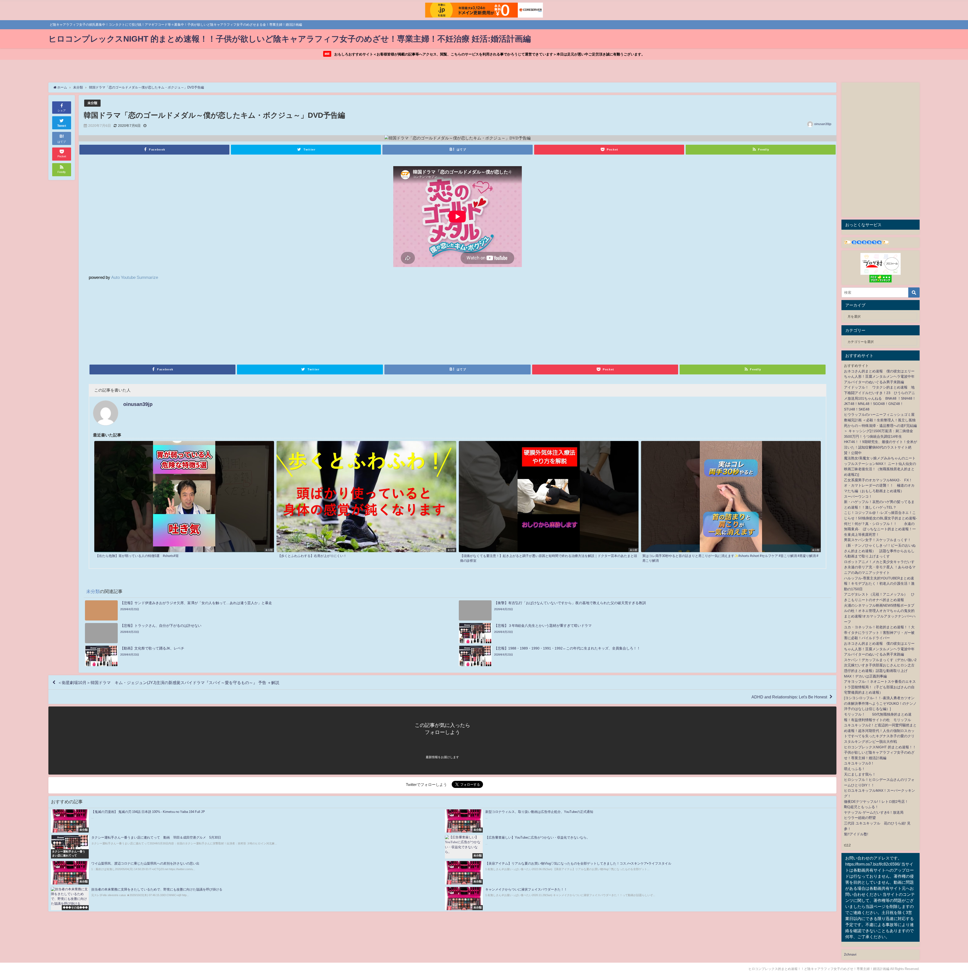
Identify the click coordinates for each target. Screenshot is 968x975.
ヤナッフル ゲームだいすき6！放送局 (873, 812)
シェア (61, 110)
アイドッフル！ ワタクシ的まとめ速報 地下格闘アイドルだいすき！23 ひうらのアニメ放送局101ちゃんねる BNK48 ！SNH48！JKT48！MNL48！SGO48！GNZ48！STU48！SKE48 (880, 398)
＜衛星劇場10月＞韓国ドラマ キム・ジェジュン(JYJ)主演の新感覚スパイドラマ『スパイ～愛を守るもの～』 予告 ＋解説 (168, 682)
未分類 (92, 103)
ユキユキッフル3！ (859, 763)
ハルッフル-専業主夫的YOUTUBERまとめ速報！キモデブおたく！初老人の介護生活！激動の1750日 (879, 583)
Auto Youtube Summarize (134, 277)
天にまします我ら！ (860, 774)
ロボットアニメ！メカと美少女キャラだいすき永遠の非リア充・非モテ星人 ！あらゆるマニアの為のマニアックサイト (880, 567)
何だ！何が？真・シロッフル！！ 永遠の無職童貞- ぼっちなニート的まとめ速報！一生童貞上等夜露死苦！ (880, 529)
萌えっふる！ (854, 769)
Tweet (61, 125)
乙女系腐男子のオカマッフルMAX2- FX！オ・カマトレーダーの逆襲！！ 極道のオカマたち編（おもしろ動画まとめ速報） (879, 485)
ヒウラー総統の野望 (860, 817)
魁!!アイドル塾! (856, 834)
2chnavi (850, 954)
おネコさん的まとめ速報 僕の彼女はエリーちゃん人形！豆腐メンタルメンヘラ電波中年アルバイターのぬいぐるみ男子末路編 (879, 376)
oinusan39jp (822, 124)
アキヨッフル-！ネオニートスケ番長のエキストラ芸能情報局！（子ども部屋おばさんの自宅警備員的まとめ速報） (880, 687)
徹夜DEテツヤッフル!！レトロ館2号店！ (876, 801)
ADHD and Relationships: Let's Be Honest (789, 697)
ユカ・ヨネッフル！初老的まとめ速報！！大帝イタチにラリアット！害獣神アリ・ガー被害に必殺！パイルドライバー (879, 632)
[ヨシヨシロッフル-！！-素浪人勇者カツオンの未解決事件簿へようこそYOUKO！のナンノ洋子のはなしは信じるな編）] (880, 703)
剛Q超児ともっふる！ (861, 807)
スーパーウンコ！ (858, 496)
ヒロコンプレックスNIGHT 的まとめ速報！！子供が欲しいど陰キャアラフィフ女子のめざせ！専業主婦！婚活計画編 (880, 752)
